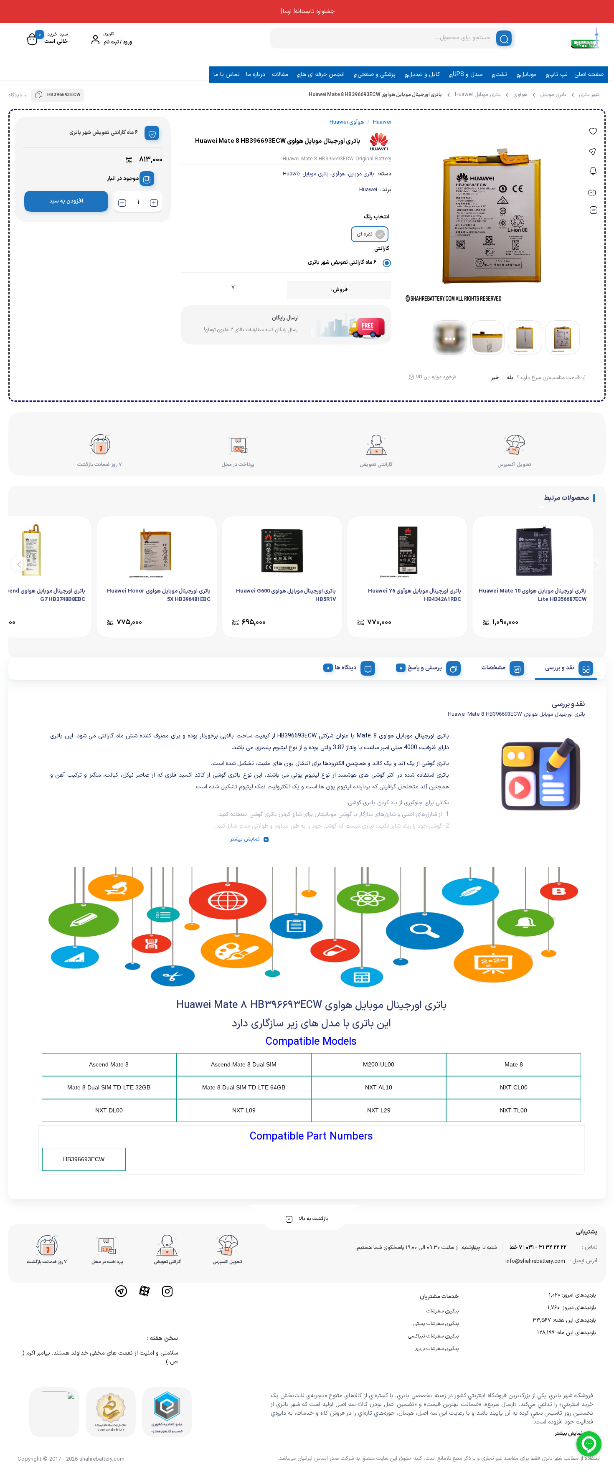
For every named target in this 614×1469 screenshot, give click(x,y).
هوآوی (520, 95)
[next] (19, 563)
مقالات (280, 74)
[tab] (566, 667)
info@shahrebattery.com (535, 1261)
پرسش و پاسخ (425, 668)
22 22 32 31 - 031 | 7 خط (538, 1248)
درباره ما (255, 74)
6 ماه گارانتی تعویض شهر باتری (342, 262)
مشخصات (493, 668)
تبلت (501, 74)
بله (510, 378)
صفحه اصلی (589, 74)
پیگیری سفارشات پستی (436, 1323)
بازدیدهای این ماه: (575, 1333)
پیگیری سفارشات (442, 1311)
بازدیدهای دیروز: (578, 1308)
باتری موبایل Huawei (477, 95)
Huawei (368, 190)
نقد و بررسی (559, 668)
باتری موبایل (553, 95)
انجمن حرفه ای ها (323, 74)
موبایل (528, 74)
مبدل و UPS (468, 74)
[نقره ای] (380, 234)
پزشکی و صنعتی (377, 74)
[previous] (594, 563)
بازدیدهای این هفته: (573, 1320)
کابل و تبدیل (424, 74)
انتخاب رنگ (376, 217)
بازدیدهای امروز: (578, 1295)
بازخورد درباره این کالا (436, 377)
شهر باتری (589, 95)
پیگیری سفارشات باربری (437, 1348)
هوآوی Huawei (347, 122)
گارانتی (381, 249)
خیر (495, 378)
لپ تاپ (558, 74)
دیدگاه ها (345, 668)
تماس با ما (226, 74)
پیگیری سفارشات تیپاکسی (433, 1336)
